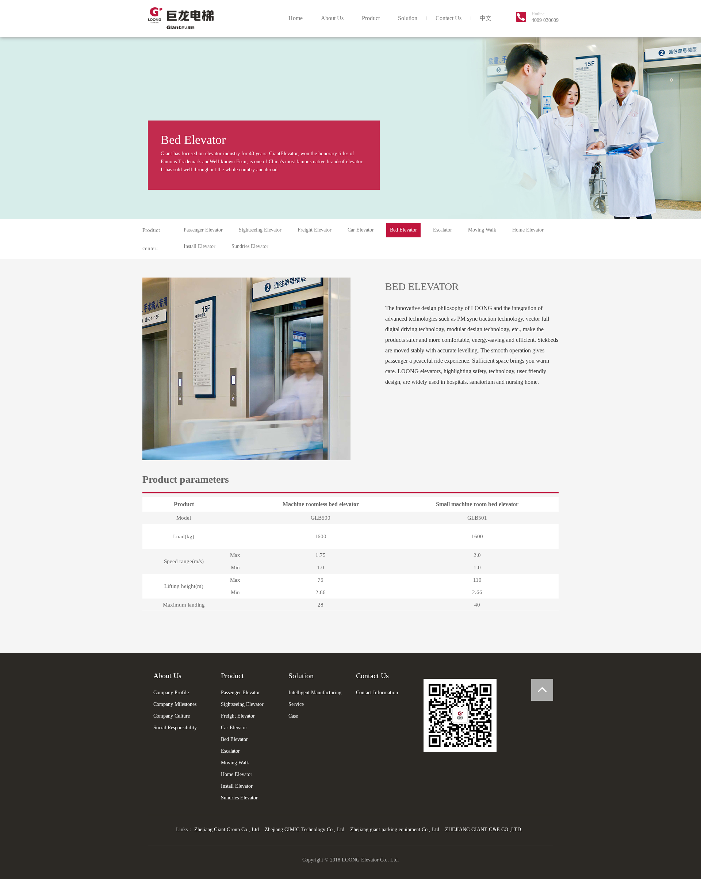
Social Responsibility (175, 727)
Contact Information (377, 692)
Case (293, 716)
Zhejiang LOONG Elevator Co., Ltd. (180, 18)
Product (371, 18)
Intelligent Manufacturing (314, 692)
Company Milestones (174, 704)
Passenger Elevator (203, 230)
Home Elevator (528, 230)
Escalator (442, 230)
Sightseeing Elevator (260, 230)
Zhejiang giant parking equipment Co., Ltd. (395, 829)
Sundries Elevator (249, 246)
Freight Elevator (315, 230)
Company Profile (171, 692)
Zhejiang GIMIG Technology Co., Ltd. (305, 829)
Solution (407, 18)
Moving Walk (482, 230)
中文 (485, 18)
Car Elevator (361, 230)
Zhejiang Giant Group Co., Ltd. (227, 829)
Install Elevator (199, 246)
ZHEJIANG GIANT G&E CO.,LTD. (483, 829)
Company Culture (171, 716)
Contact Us (448, 18)
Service (296, 704)
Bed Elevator (403, 230)
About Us (332, 18)
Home (295, 18)
